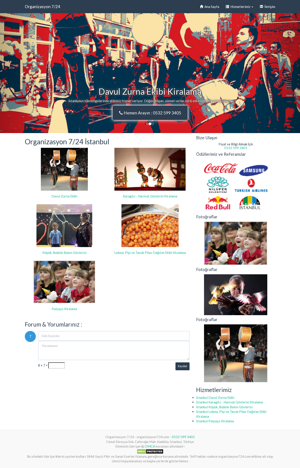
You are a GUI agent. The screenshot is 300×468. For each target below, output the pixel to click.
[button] (22, 73)
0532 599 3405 (235, 148)
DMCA (150, 446)
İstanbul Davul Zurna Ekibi (215, 397)
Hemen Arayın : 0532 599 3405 (152, 112)
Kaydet (182, 366)
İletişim (269, 7)
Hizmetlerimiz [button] (240, 7)
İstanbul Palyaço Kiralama (215, 421)
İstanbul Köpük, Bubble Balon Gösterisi (224, 407)
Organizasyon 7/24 (42, 6)
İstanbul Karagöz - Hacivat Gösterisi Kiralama (229, 402)
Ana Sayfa (211, 7)
